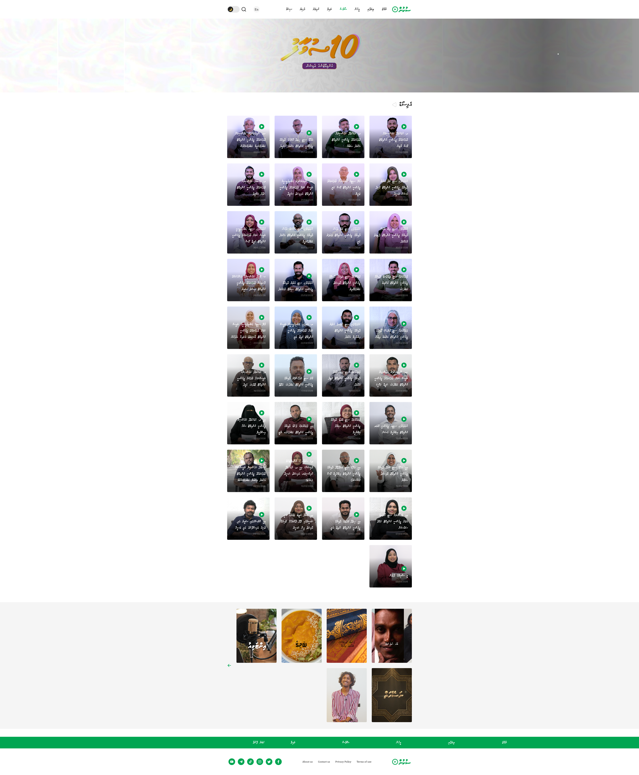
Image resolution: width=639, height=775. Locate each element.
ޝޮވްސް (345, 742)
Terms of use (364, 761)
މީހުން (357, 9)
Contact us (324, 761)
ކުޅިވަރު (316, 9)
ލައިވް (329, 9)
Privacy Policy (343, 761)
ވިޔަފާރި (371, 9)
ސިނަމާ (289, 9)
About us (307, 761)
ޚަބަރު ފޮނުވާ (258, 742)
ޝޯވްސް (343, 9)
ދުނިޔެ (302, 9)
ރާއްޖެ (384, 9)
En (256, 9)
